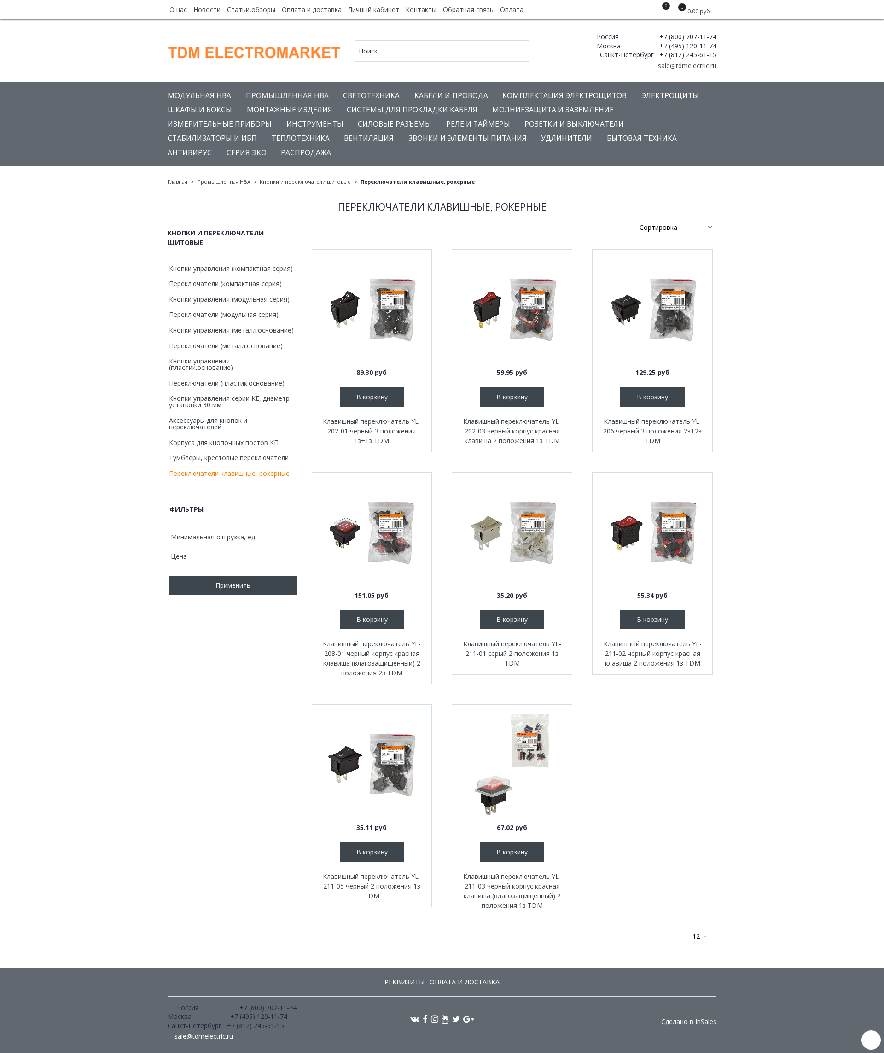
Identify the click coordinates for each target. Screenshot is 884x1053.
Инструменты (314, 124)
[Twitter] (456, 1018)
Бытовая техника (642, 138)
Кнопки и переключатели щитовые (305, 181)
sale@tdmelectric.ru (686, 65)
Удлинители (566, 138)
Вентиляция (369, 138)
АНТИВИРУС (190, 153)
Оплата (511, 9)
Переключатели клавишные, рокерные (229, 473)
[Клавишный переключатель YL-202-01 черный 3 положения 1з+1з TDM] (372, 309)
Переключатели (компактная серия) (225, 283)
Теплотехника (301, 138)
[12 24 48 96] (699, 936)
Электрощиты (670, 95)
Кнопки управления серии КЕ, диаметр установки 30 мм (229, 401)
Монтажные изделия (289, 110)
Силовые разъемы (394, 124)
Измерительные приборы (220, 124)
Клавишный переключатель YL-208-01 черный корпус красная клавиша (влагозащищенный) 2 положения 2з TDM (372, 658)
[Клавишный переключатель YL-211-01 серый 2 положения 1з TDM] (512, 532)
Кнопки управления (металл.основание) (231, 330)
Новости (207, 9)
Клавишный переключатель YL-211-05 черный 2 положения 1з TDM (372, 886)
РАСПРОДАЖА (306, 153)
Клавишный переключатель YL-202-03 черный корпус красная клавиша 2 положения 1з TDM (512, 431)
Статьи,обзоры (251, 9)
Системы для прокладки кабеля (412, 110)
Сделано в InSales (688, 1021)
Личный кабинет (373, 9)
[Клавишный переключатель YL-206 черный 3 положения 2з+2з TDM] (652, 309)
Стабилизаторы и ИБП (212, 138)
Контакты (421, 9)
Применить (232, 585)
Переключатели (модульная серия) (224, 314)
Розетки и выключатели (574, 124)
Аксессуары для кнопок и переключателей (208, 423)
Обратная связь (468, 9)
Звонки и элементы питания (467, 138)
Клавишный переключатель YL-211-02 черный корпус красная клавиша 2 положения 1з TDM (653, 653)
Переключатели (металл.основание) (226, 345)
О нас (178, 9)
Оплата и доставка (312, 9)
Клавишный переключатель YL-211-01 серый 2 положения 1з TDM (512, 653)
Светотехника (371, 95)
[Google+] (468, 1018)
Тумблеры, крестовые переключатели (229, 457)
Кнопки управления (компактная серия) (231, 268)
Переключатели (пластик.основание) (227, 383)
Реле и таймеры (478, 124)
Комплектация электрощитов (564, 95)
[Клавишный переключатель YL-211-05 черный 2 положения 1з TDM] (372, 764)
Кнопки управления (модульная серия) (229, 299)
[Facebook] (425, 1018)
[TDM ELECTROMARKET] (255, 50)
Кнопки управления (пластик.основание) (201, 364)
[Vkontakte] (414, 1018)
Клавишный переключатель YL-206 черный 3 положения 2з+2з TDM (652, 431)
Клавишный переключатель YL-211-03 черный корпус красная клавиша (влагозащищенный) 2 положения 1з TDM (512, 891)
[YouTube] (445, 1018)
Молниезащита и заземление (553, 110)
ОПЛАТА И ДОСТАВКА (465, 981)
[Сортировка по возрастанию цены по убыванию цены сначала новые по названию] (675, 227)
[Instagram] (434, 1018)
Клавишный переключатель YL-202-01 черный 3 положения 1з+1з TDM (372, 431)
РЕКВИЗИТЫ (404, 981)
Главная (177, 181)
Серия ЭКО (247, 153)
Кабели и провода (451, 95)
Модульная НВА (199, 95)
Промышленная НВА (287, 95)
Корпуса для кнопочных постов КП (224, 442)
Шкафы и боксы (200, 110)
